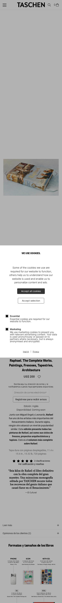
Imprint (26, 352)
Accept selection (31, 300)
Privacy (36, 352)
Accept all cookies (31, 291)
